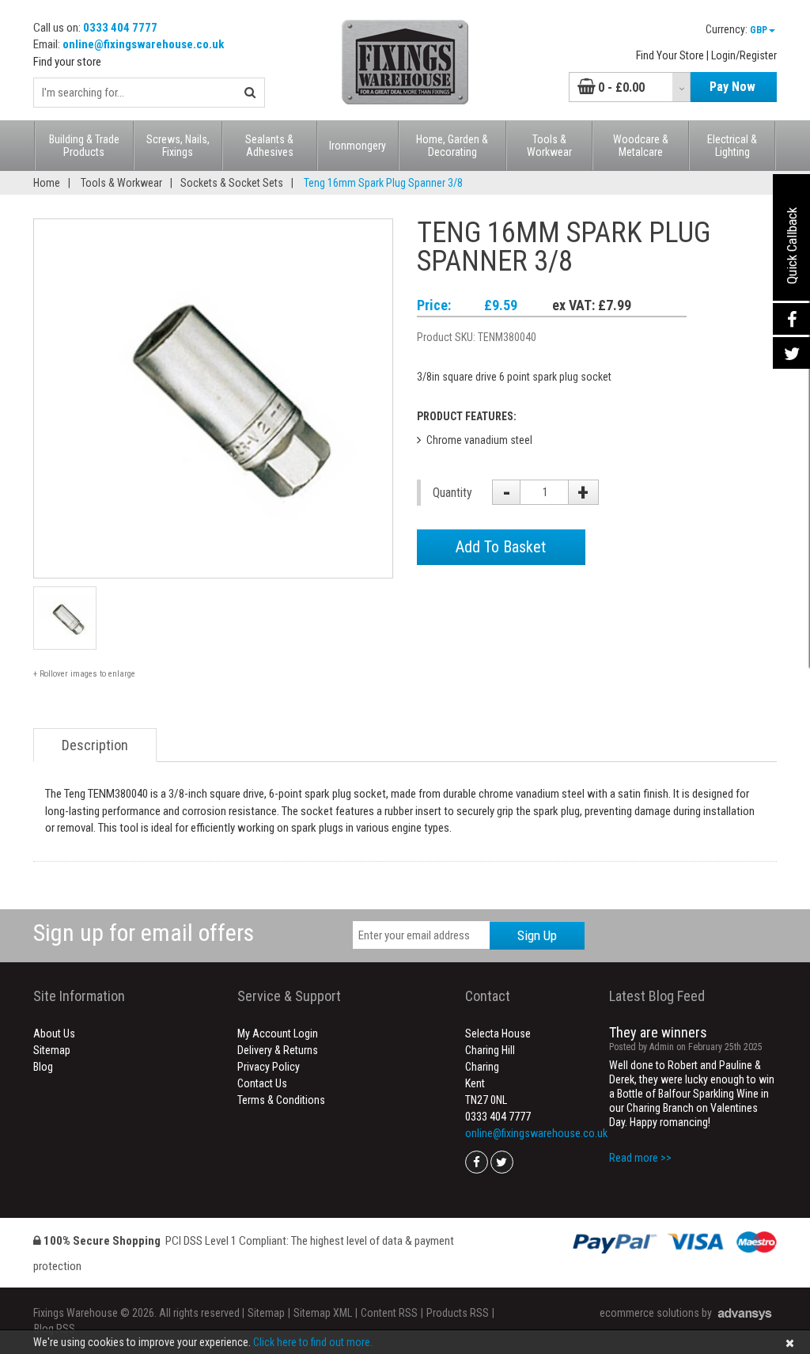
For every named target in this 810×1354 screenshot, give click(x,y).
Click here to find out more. (313, 1342)
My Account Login (277, 1033)
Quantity (450, 492)
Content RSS (389, 1313)
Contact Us (262, 1083)
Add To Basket (501, 546)
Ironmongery (357, 145)
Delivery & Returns (277, 1050)
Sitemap (51, 1050)
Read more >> (640, 1157)
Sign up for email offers (143, 932)
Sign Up (537, 935)
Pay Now (732, 86)
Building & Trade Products (84, 145)
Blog (43, 1066)
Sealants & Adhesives (269, 145)
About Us (54, 1033)
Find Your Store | (672, 55)
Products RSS (457, 1313)
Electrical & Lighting (732, 145)
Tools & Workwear (549, 145)
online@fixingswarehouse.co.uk (143, 44)
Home (46, 182)
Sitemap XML (322, 1313)
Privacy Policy (268, 1066)
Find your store (67, 62)
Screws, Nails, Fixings (178, 145)
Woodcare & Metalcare (640, 145)
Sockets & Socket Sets (231, 182)
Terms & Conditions (281, 1100)
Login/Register (744, 55)
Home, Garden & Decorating (452, 145)
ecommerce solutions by (656, 1313)
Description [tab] (95, 745)
